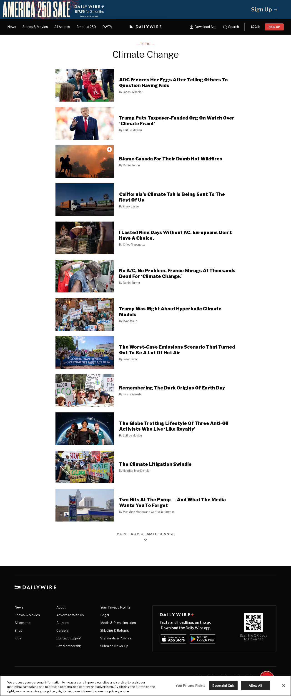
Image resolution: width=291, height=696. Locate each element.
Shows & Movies (35, 27)
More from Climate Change (145, 534)
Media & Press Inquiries (118, 623)
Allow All (255, 685)
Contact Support (69, 638)
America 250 (86, 27)
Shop (18, 630)
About (61, 607)
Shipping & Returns (114, 630)
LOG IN (255, 26)
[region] (145, 686)
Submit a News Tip (114, 646)
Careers (62, 630)
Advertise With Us (70, 615)
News (11, 27)
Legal (104, 615)
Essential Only (223, 685)
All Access (62, 27)
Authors (62, 623)
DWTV (107, 27)
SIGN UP (274, 27)
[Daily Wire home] (145, 26)
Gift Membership (69, 646)
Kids (18, 638)
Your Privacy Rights (115, 607)
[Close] (284, 686)
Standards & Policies (115, 638)
